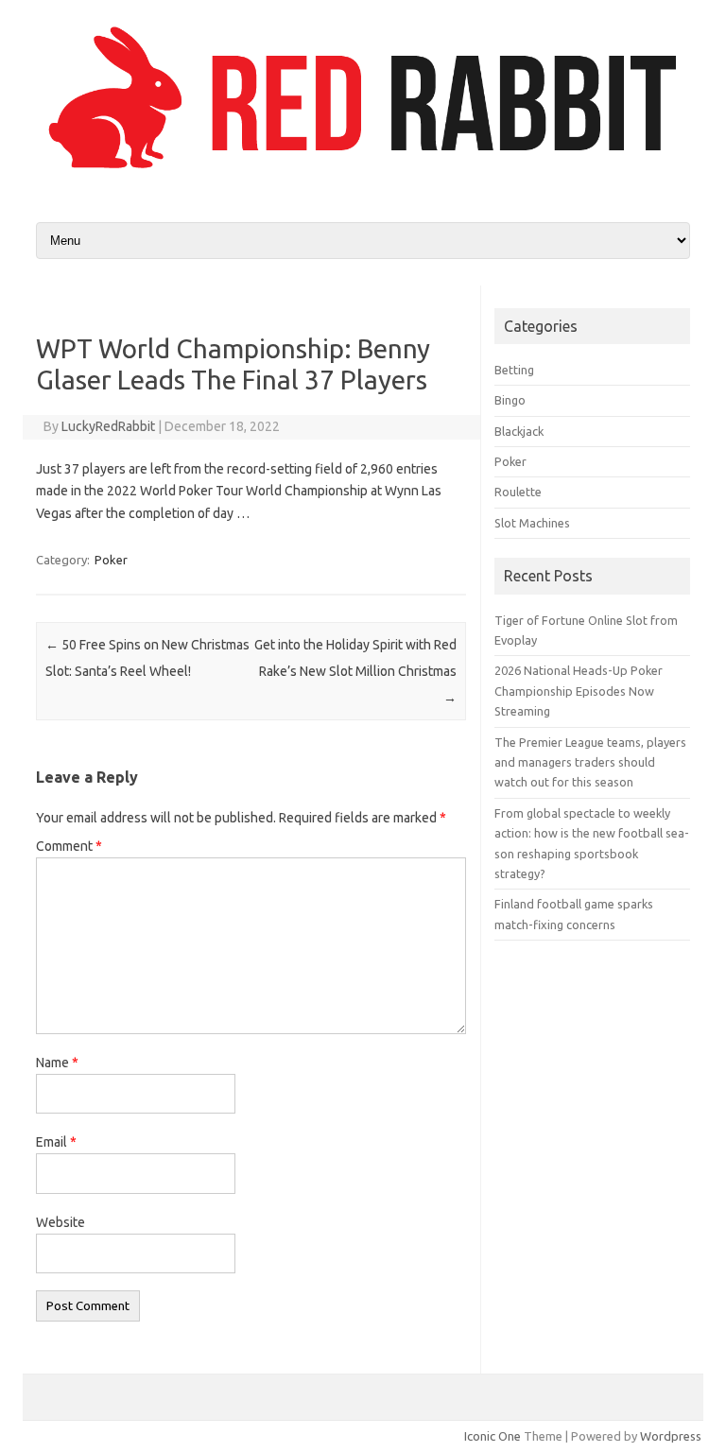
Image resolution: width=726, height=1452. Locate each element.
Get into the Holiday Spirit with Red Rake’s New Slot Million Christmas (355, 671)
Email (56, 1142)
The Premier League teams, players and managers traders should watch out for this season (590, 762)
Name (57, 1062)
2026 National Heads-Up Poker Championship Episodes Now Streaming (578, 690)
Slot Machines (532, 522)
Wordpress (670, 1436)
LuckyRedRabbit (108, 426)
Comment (69, 846)
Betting (514, 369)
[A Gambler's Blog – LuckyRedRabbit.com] (363, 173)
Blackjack (519, 431)
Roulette (518, 491)
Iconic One (492, 1436)
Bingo (510, 399)
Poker (111, 559)
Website (60, 1222)
